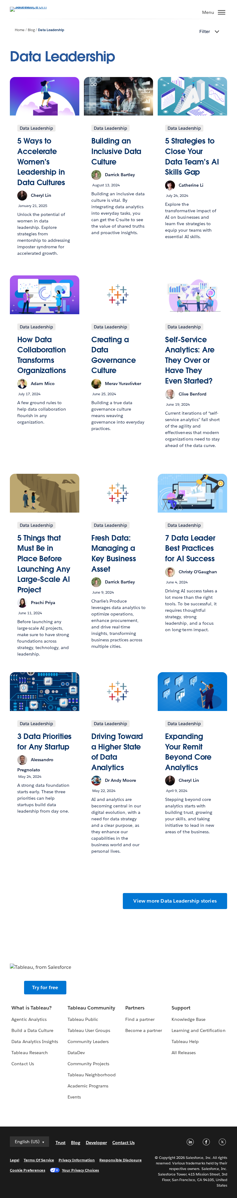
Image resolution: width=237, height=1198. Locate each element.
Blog (31, 30)
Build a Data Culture (32, 1030)
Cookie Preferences (27, 1170)
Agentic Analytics (28, 1019)
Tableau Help (185, 1041)
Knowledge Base (189, 1019)
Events (74, 1097)
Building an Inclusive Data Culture (116, 151)
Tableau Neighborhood (92, 1075)
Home (19, 30)
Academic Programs (88, 1086)
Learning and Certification (199, 1030)
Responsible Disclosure (120, 1160)
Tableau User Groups (89, 1030)
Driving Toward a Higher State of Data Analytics (117, 752)
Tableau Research (29, 1052)
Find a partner (140, 1019)
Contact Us (22, 1063)
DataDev (76, 1052)
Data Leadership (51, 30)
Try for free (45, 987)
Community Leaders (88, 1041)
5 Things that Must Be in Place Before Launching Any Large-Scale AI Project (43, 564)
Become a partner (143, 1030)
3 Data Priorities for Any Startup (44, 742)
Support (181, 1008)
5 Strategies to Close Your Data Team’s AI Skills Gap (192, 156)
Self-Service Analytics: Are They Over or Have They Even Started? (189, 360)
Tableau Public (83, 1019)
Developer (96, 1142)
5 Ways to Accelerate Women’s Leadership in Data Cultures (41, 161)
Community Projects (88, 1063)
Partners (134, 1008)
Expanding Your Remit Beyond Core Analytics (188, 752)
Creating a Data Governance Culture (113, 355)
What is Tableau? (31, 1008)
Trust (60, 1142)
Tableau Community (91, 1008)
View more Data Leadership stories (175, 901)
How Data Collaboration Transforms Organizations (41, 355)
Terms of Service (39, 1160)
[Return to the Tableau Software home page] (31, 6)
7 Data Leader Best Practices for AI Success (190, 548)
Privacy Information (77, 1160)
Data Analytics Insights (34, 1041)
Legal (14, 1160)
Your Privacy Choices (80, 1170)
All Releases (184, 1052)
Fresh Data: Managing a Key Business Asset (113, 553)
